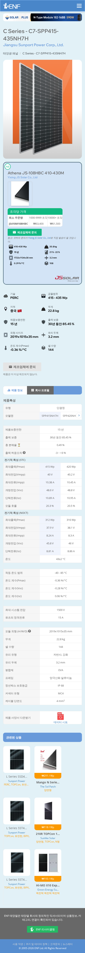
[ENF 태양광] (11, 7)
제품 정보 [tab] (17, 390)
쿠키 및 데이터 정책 (36, 944)
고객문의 (55, 944)
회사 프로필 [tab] (42, 390)
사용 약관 (18, 944)
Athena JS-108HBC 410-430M (36, 173)
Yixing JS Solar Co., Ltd (22, 177)
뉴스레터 (68, 944)
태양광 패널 (10, 53)
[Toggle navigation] (79, 4)
